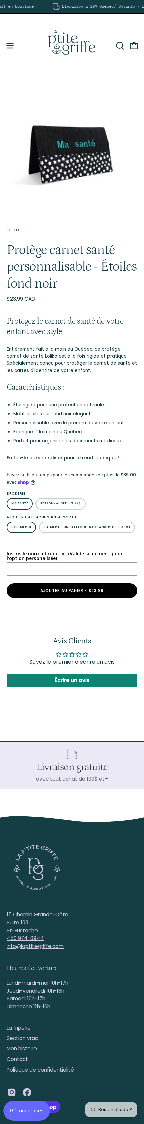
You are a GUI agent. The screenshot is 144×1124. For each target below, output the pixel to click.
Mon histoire (22, 1048)
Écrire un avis (72, 680)
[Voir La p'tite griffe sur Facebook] (27, 1092)
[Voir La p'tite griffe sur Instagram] (12, 1092)
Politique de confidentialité (40, 1069)
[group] (72, 6)
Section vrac (22, 1038)
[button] (119, 45)
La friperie (19, 1027)
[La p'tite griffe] (72, 46)
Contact (17, 1059)
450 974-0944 (25, 938)
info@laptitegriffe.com (35, 946)
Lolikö (13, 230)
